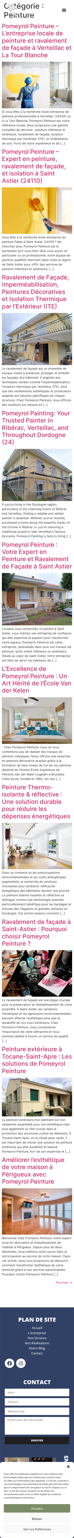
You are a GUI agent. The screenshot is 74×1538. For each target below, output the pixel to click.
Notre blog (37, 1348)
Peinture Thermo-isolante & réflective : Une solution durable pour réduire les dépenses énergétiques (36, 801)
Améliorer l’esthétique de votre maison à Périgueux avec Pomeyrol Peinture (33, 1170)
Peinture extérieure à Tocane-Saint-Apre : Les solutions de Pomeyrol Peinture (37, 1059)
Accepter (37, 1508)
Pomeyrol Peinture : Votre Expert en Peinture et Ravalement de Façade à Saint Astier (37, 555)
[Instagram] (21, 1363)
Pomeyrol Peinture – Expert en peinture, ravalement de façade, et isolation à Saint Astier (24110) (34, 166)
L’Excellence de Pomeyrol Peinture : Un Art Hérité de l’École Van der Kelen (36, 679)
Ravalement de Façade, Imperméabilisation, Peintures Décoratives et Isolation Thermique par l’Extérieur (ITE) (35, 292)
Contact (37, 1353)
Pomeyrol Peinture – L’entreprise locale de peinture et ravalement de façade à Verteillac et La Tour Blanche (37, 40)
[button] (68, 1467)
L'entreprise (37, 1333)
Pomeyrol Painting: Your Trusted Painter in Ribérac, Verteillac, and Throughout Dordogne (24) (36, 428)
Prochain (64, 1282)
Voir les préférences (37, 1529)
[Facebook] (9, 1363)
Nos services (37, 1338)
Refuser (37, 1519)
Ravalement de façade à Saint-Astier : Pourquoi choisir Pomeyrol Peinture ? (36, 932)
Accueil (37, 1328)
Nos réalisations (37, 1343)
